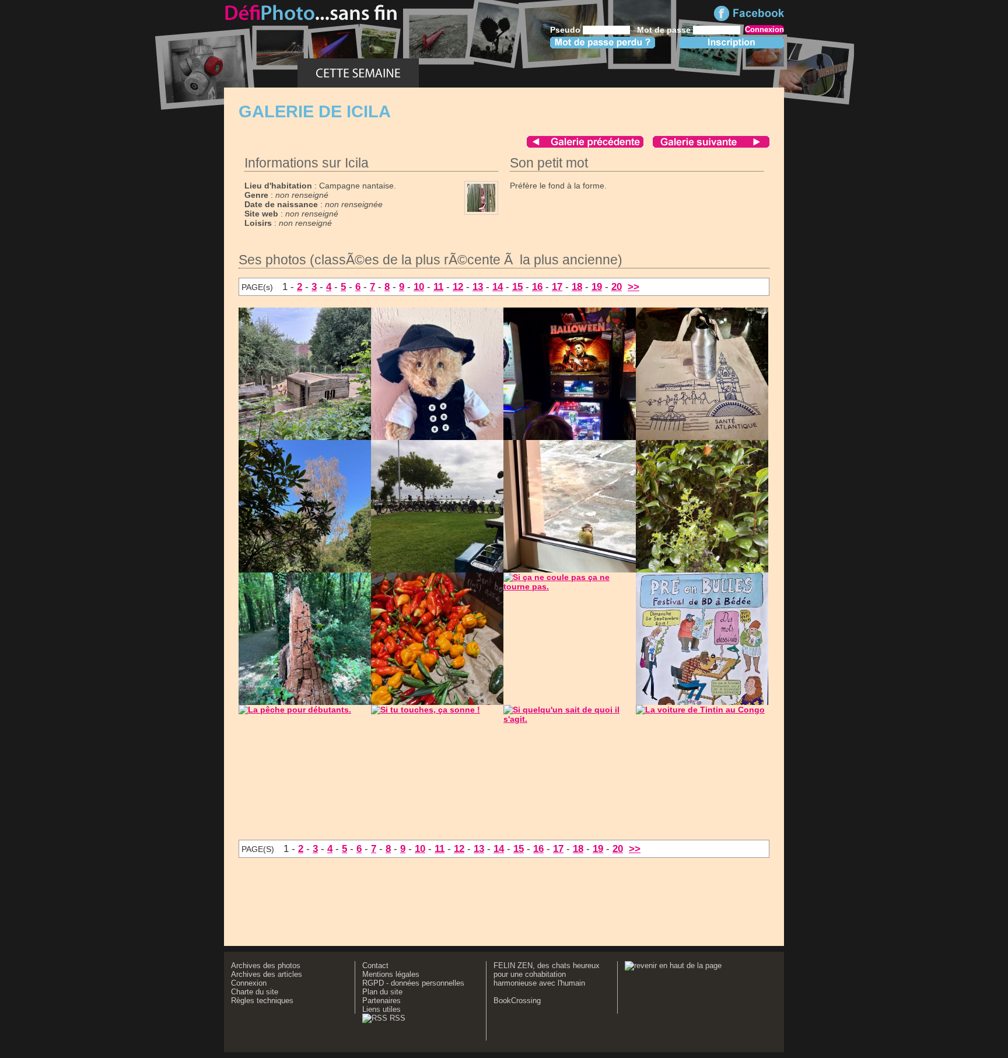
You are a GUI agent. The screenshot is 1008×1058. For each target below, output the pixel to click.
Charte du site (254, 991)
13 (478, 286)
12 (458, 286)
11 (438, 286)
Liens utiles (381, 1009)
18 (577, 286)
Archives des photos (265, 965)
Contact (375, 965)
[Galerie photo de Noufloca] (585, 144)
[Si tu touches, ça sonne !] (425, 709)
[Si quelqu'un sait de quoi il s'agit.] (569, 719)
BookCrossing (517, 1000)
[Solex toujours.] (459, 569)
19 (597, 286)
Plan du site (382, 991)
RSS (396, 1018)
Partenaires (381, 1000)
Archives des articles (266, 974)
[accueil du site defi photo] (261, 73)
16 (537, 286)
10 (419, 286)
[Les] (703, 437)
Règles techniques (262, 1000)
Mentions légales (390, 974)
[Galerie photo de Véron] (711, 144)
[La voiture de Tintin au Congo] (700, 709)
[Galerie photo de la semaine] (358, 73)
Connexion (249, 983)
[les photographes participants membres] (620, 73)
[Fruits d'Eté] (493, 73)
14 (497, 286)
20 (616, 286)
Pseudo (565, 29)
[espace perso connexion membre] (728, 73)
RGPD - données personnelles (413, 983)
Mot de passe (664, 29)
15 (517, 286)
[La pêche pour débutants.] (295, 709)
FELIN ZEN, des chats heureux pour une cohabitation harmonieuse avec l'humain (547, 974)
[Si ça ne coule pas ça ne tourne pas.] (569, 586)
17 (557, 286)
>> (633, 286)
